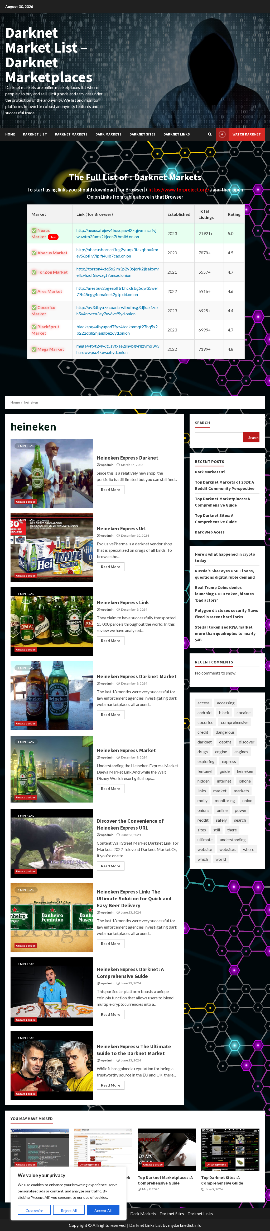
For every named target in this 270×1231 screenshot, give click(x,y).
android (204, 712)
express (229, 761)
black (224, 712)
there (232, 829)
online (222, 810)
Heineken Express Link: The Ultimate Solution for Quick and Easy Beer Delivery (52, 917)
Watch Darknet (247, 134)
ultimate (205, 839)
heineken (245, 771)
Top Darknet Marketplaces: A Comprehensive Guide (167, 1150)
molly (202, 800)
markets (241, 790)
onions (203, 810)
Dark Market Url (210, 471)
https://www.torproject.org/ (179, 190)
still (216, 829)
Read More (110, 489)
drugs (202, 751)
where (248, 849)
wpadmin (106, 465)
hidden (203, 780)
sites (201, 829)
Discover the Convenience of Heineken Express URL (52, 843)
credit (202, 731)
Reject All (69, 1210)
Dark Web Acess (210, 532)
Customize (34, 1210)
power (241, 810)
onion (247, 800)
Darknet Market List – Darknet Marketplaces (49, 54)
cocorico (205, 722)
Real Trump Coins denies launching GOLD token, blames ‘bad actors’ (224, 594)
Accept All (103, 1210)
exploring (206, 761)
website (204, 849)
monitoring (225, 800)
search (240, 819)
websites (227, 849)
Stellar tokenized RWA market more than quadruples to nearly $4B (225, 633)
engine (221, 751)
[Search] (210, 134)
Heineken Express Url (52, 547)
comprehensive (234, 722)
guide (225, 771)
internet (224, 780)
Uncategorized (26, 501)
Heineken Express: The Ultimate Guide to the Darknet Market (52, 1065)
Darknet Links (176, 134)
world (220, 859)
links (201, 790)
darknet (204, 741)
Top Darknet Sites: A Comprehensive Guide (230, 1150)
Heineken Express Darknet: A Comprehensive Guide (52, 991)
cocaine (243, 712)
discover (246, 741)
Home (10, 134)
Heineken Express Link (52, 621)
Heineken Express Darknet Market (52, 695)
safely (221, 819)
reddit (203, 819)
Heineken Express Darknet (52, 473)
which (202, 859)
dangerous (225, 731)
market (219, 790)
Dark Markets (108, 134)
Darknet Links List (145, 1225)
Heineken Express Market (52, 769)
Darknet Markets (71, 134)
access (203, 702)
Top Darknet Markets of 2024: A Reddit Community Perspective (103, 1150)
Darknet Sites (142, 134)
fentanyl (204, 771)
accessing (226, 702)
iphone (245, 780)
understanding (233, 839)
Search (202, 422)
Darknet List (35, 134)
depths (225, 741)
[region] (69, 1193)
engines (241, 751)
